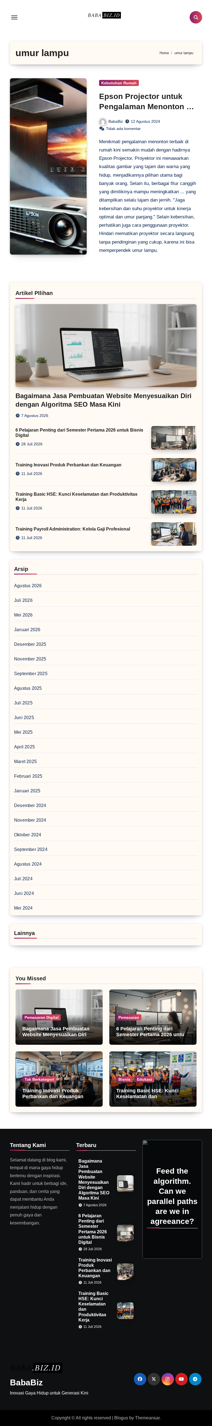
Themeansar (147, 1417)
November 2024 (30, 820)
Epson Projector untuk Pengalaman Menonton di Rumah (146, 106)
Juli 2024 (23, 878)
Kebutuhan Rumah (119, 83)
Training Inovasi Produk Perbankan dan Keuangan (68, 465)
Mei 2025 (23, 732)
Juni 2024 (24, 893)
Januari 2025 (27, 790)
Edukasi (144, 1079)
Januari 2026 (27, 629)
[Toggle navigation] (14, 17)
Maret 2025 (25, 761)
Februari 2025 (28, 776)
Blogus (121, 1417)
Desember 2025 (30, 644)
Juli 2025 (23, 703)
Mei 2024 (23, 908)
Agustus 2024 (28, 864)
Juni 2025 (24, 717)
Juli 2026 (23, 600)
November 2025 (30, 659)
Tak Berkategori (39, 1079)
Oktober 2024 (27, 834)
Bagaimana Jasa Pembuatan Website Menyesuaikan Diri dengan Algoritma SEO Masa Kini (56, 1037)
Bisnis (124, 1079)
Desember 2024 (30, 805)
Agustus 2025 (28, 688)
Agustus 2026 (28, 585)
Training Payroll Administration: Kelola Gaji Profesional (72, 529)
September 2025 (30, 673)
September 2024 (30, 849)
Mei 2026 (23, 615)
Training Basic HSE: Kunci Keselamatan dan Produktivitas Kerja (147, 1096)
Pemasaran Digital (42, 1017)
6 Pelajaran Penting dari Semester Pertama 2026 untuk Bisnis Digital (151, 1034)
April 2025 (24, 747)
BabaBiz (115, 121)
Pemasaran (128, 1017)
